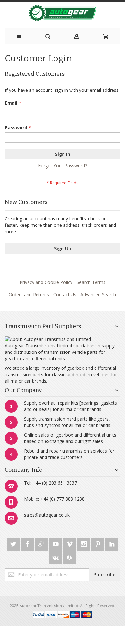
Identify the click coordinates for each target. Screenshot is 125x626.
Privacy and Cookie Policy (46, 282)
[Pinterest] (98, 543)
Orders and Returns (29, 294)
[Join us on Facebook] (28, 543)
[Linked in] (111, 543)
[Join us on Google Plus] (42, 543)
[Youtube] (56, 543)
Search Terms (91, 282)
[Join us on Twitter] (14, 543)
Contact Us (64, 294)
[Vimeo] (70, 543)
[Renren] (69, 557)
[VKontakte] (56, 557)
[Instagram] (84, 543)
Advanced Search (98, 294)
